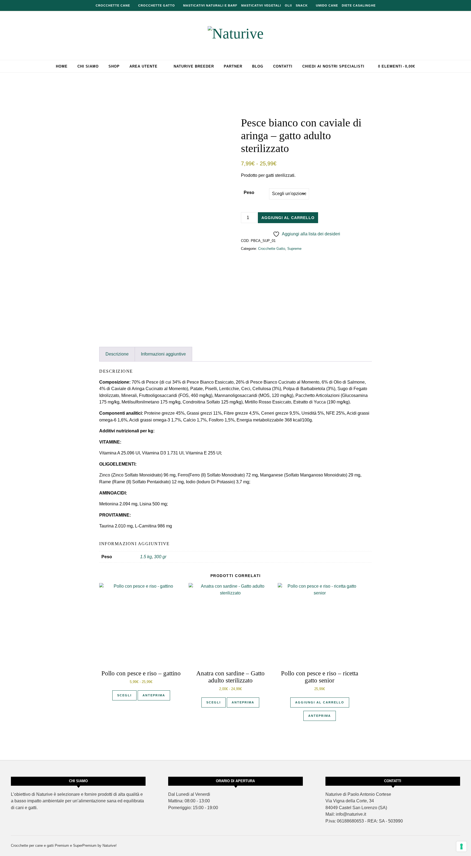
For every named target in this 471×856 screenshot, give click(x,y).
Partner (233, 66)
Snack (302, 5)
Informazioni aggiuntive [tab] (163, 354)
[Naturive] (236, 33)
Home (62, 66)
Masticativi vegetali (261, 5)
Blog (257, 66)
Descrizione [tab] (117, 354)
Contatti (282, 66)
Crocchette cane (113, 5)
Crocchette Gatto (156, 5)
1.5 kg (146, 556)
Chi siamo (88, 66)
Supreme (294, 249)
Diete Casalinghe (359, 5)
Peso (249, 192)
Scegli (124, 695)
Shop (114, 66)
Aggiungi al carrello (288, 217)
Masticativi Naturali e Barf (210, 5)
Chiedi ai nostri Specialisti (333, 66)
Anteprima (154, 695)
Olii (288, 5)
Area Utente (143, 66)
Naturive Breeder (194, 66)
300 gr (160, 556)
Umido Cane (327, 5)
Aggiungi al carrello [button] (319, 702)
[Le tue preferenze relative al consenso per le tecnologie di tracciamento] (461, 846)
